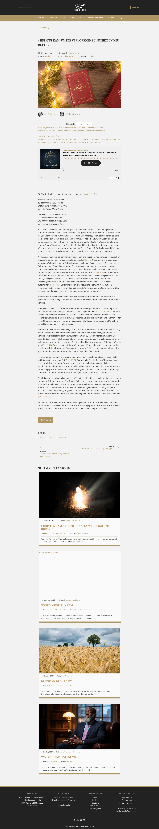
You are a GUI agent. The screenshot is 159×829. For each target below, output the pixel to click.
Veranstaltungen (95, 18)
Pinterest (62, 437)
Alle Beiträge (44, 27)
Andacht (49, 56)
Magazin (53, 18)
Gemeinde (41, 18)
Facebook (41, 437)
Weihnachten (88, 610)
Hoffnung (68, 762)
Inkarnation (68, 56)
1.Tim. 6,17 (63, 291)
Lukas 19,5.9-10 (84, 124)
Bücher (77, 520)
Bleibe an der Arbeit (56, 681)
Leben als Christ (68, 686)
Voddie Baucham (51, 762)
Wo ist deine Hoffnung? (59, 757)
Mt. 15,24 (88, 260)
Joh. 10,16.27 (44, 396)
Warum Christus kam (57, 605)
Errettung (58, 56)
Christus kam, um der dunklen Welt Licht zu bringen (75, 527)
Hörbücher (95, 803)
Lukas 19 (86, 194)
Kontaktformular (64, 805)
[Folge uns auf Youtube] (84, 820)
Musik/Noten (95, 805)
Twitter (52, 437)
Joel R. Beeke (50, 114)
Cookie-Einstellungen (127, 803)
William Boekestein (74, 114)
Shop (72, 18)
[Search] (121, 18)
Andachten (74, 53)
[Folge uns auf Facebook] (75, 820)
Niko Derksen (50, 686)
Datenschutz (127, 800)
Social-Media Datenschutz (126, 811)
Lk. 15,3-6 (71, 360)
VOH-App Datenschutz (127, 808)
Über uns (111, 18)
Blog (63, 18)
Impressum (127, 797)
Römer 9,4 (98, 272)
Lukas (91, 56)
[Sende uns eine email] (81, 820)
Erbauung (76, 752)
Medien (81, 18)
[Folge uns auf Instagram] (78, 820)
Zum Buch (46, 419)
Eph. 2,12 (47, 345)
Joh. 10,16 (100, 311)
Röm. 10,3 (54, 284)
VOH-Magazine (95, 808)
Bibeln (95, 797)
